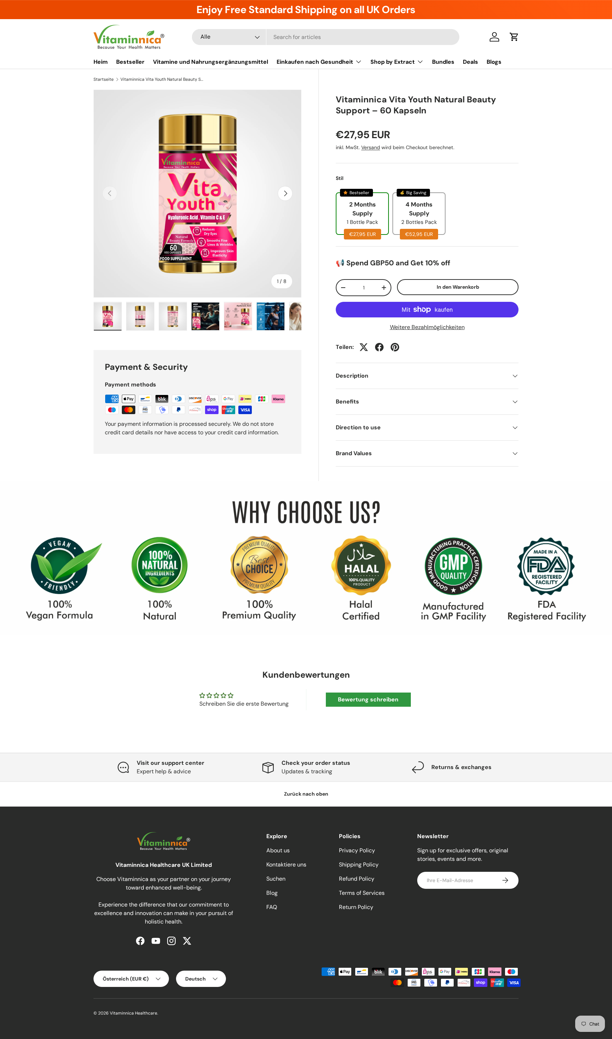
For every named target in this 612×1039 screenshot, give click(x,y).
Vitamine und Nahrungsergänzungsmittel (210, 62)
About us (278, 850)
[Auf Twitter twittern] (364, 347)
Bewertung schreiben (368, 699)
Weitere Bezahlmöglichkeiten (427, 327)
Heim (101, 62)
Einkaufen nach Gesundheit (315, 62)
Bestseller (130, 62)
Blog (272, 893)
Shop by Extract (392, 62)
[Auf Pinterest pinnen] (395, 347)
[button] (514, 37)
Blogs (494, 62)
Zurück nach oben (306, 794)
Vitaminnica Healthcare (133, 1013)
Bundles (443, 62)
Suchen (275, 878)
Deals (470, 62)
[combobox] (325, 37)
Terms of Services (362, 893)
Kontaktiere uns (286, 864)
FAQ (271, 907)
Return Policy (356, 907)
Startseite (104, 79)
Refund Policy (356, 878)
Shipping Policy (359, 864)
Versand (370, 147)
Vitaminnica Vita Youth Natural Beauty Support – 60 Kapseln (162, 79)
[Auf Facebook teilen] (379, 347)
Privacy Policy (357, 850)
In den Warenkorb (458, 287)
